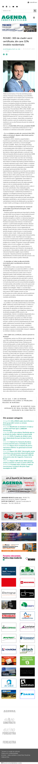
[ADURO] (9, 582)
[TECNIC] (19, 27)
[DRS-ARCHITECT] (28, 593)
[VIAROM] (9, 649)
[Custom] (9, 7)
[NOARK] (28, 660)
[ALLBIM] (19, 537)
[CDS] (28, 672)
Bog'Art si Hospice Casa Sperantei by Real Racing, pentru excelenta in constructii (19, 408)
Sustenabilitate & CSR (11, 49)
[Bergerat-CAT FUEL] (9, 694)
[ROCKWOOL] (28, 582)
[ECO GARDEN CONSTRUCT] (28, 571)
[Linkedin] (6, 7)
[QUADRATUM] (28, 683)
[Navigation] (35, 18)
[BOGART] (9, 638)
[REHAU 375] (19, 558)
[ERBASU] (9, 627)
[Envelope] (17, 7)
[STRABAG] (9, 616)
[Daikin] (28, 694)
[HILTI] (19, 516)
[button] (32, 2)
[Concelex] (19, 526)
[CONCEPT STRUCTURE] (9, 604)
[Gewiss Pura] (9, 660)
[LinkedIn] (6, 54)
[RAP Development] (9, 571)
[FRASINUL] (9, 672)
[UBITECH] (28, 649)
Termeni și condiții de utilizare (10, 751)
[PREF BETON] (19, 547)
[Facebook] (3, 7)
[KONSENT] (28, 638)
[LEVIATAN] (28, 627)
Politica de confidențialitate (9, 753)
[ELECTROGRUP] (9, 593)
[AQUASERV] (28, 604)
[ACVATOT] (9, 683)
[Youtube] (13, 7)
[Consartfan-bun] (28, 616)
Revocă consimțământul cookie (12, 763)
